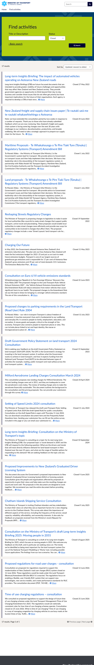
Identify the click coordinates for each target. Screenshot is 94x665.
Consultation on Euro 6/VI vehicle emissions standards (37, 275)
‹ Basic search (15, 43)
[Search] (90, 4)
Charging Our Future (17, 245)
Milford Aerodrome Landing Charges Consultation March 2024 (42, 375)
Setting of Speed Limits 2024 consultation (30, 403)
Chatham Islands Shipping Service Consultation (33, 500)
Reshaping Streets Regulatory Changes (28, 214)
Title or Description (18, 33)
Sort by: (60, 67)
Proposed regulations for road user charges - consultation (39, 563)
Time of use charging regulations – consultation (33, 594)
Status (52, 33)
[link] (74, 622)
